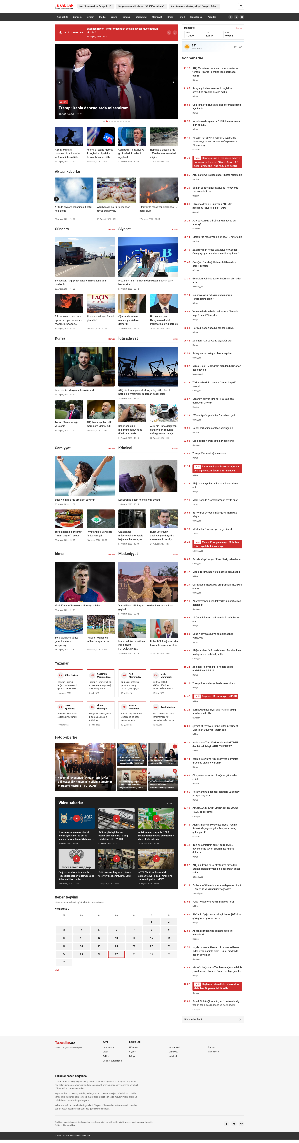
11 (81, 938)
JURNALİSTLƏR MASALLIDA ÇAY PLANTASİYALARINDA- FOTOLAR (164, 685)
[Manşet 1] (104, 121)
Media (102, 17)
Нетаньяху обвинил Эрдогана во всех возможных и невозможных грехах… (131, 717)
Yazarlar (211, 17)
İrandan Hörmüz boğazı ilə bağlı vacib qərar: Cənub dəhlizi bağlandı (67, 685)
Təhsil (181, 17)
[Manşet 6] (118, 121)
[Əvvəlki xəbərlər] (56, 199)
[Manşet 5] (115, 121)
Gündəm (77, 17)
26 (99, 954)
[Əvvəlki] (169, 32)
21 (134, 946)
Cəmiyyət (157, 17)
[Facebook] (230, 17)
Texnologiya (196, 17)
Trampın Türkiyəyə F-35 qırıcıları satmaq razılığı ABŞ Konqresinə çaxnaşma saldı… (100, 685)
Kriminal (126, 17)
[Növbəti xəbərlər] (176, 199)
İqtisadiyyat (141, 17)
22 (151, 946)
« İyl (57, 970)
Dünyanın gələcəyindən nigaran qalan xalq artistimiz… (100, 716)
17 (64, 946)
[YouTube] (242, 17)
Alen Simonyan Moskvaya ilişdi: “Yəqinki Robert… (195, 6)
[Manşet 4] (112, 121)
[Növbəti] (175, 32)
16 (169, 938)
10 (64, 938)
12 (99, 938)
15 (151, 938)
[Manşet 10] (129, 121)
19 (99, 946)
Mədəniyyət (213, 1051)
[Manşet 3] (109, 121)
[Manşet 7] (120, 121)
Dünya (114, 17)
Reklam (106, 1056)
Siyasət (90, 17)
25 (81, 954)
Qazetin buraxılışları (112, 1060)
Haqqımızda (108, 1047)
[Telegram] (236, 17)
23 (169, 946)
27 (116, 954)
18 (81, 946)
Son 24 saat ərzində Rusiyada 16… (96, 6)
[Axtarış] (241, 6)
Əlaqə (105, 1051)
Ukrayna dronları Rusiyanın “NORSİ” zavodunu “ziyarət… (142, 6)
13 (116, 938)
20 (116, 946)
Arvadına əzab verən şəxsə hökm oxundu (67, 715)
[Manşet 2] (107, 121)
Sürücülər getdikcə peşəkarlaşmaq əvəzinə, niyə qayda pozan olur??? (130, 685)
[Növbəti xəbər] (173, 82)
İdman (170, 17)
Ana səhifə (62, 17)
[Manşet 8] (123, 121)
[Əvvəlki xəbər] (59, 82)
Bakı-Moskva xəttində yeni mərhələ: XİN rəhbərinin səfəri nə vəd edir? (164, 717)
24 (64, 954)
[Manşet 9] (126, 121)
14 (134, 938)
